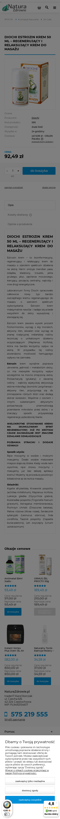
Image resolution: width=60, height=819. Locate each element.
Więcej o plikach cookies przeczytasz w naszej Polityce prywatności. (27, 772)
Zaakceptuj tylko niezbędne (30, 781)
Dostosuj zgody (30, 790)
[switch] (7, 814)
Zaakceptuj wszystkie (30, 799)
